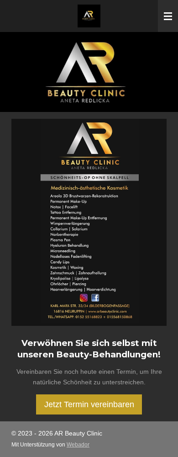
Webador (78, 444)
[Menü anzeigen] (168, 16)
